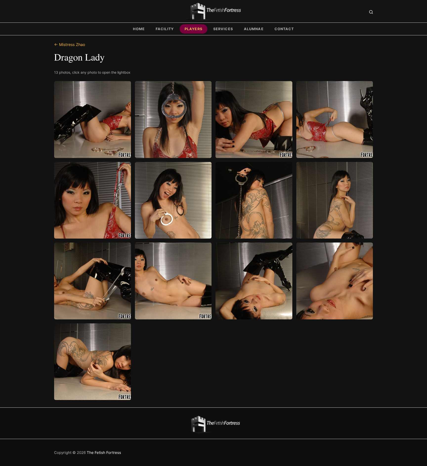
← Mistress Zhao (69, 44)
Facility (165, 29)
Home (139, 29)
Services (223, 29)
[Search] (371, 12)
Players (193, 29)
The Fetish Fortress (104, 452)
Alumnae (254, 29)
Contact (284, 29)
